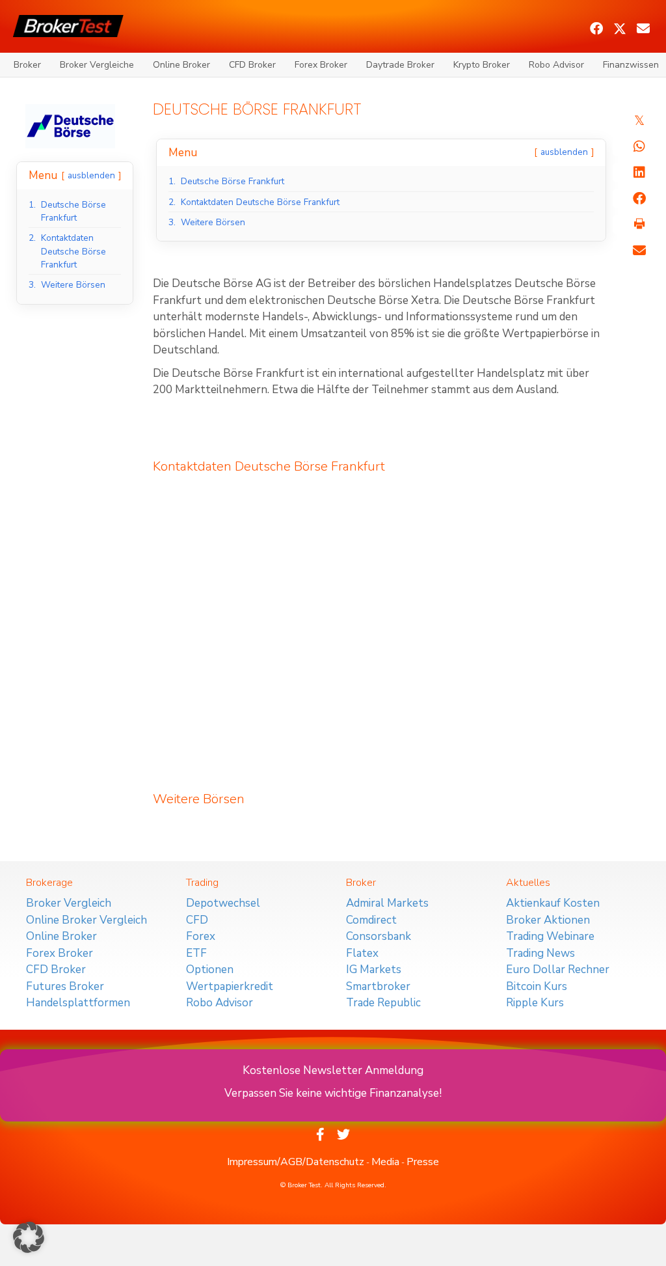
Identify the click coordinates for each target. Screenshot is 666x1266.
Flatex (362, 953)
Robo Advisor (556, 65)
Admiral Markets (387, 903)
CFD (197, 920)
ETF (196, 953)
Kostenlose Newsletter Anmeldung (333, 1070)
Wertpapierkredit (229, 986)
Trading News (540, 953)
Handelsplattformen (78, 1002)
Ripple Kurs (535, 1002)
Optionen (209, 969)
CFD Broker (252, 65)
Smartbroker (378, 986)
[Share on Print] (639, 224)
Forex (200, 936)
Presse (422, 1162)
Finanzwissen (631, 65)
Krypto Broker (481, 65)
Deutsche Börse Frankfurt (310, 466)
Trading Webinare (550, 936)
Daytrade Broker (400, 65)
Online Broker (181, 65)
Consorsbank (378, 936)
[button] (596, 28)
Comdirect (371, 920)
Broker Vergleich (68, 903)
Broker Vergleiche (97, 65)
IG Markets (373, 969)
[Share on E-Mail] (639, 250)
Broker (27, 65)
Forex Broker (321, 65)
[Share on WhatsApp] (639, 146)
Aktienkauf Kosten (553, 903)
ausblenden (91, 175)
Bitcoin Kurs (536, 986)
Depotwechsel (223, 903)
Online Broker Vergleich (86, 920)
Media (385, 1162)
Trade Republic (383, 1002)
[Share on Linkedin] (639, 172)
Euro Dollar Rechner (557, 969)
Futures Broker (65, 986)
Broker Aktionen (548, 920)
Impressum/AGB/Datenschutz (295, 1162)
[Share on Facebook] (639, 198)
